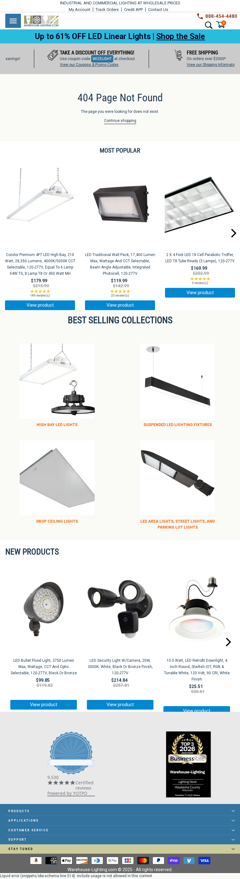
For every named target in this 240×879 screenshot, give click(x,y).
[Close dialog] (205, 355)
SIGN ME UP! (120, 531)
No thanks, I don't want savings (120, 556)
